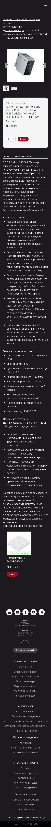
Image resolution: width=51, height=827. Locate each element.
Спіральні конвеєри (25, 671)
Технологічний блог (25, 782)
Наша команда (25, 809)
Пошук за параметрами (25, 747)
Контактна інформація (25, 799)
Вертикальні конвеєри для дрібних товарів (26, 725)
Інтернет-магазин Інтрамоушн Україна (21, 21)
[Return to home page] (16, 6)
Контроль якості (26, 711)
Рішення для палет (25, 730)
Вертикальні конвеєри (25, 676)
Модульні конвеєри (25, 690)
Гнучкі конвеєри (25, 681)
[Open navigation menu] (45, 6)
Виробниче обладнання (26, 716)
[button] (13, 138)
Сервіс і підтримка (25, 787)
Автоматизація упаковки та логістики (25, 721)
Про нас (25, 768)
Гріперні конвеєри (25, 695)
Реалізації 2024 (25, 777)
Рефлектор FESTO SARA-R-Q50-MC (17, 559)
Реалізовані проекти (26, 773)
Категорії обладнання (25, 752)
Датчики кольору (13, 30)
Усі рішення (25, 667)
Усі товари (25, 742)
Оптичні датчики (13, 26)
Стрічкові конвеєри (25, 686)
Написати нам (25, 804)
